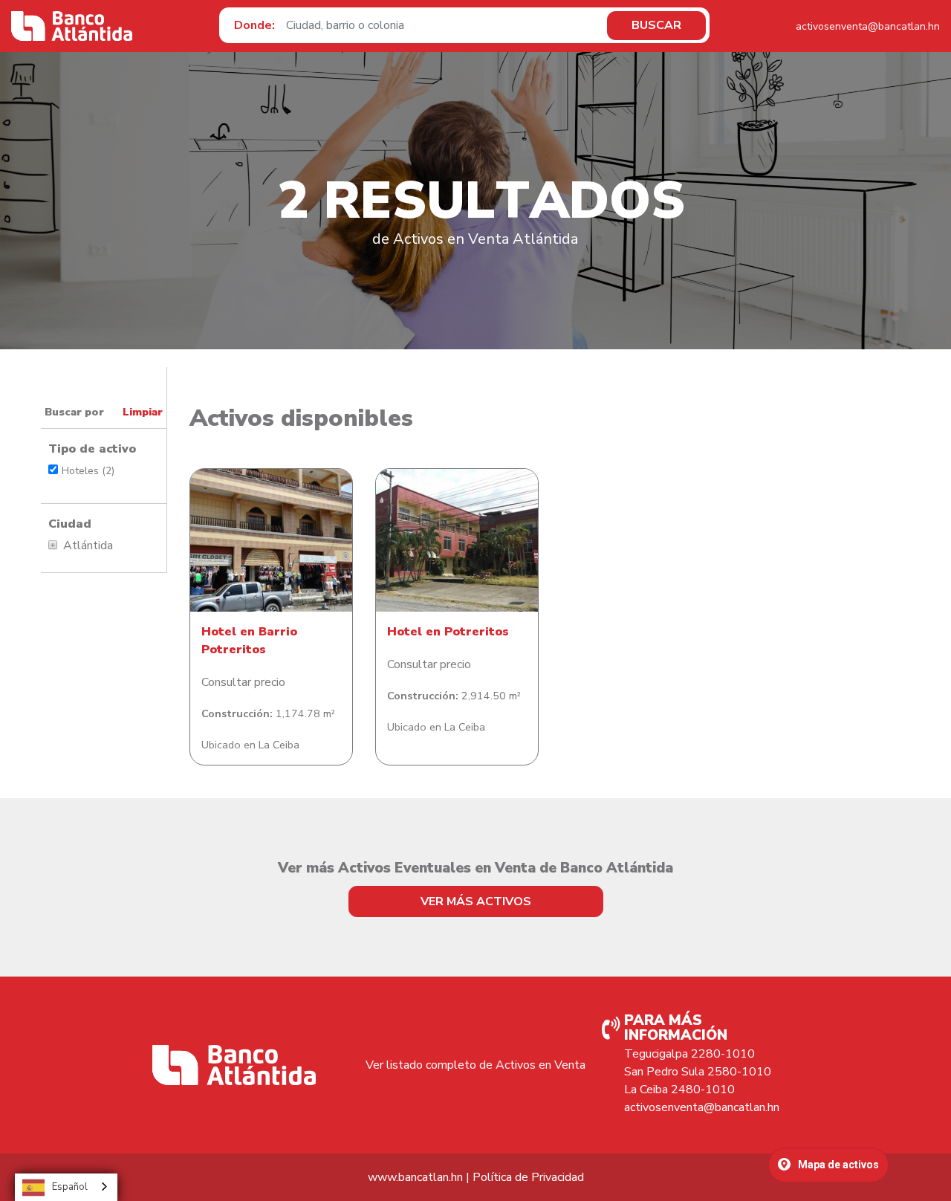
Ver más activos (476, 901)
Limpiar (143, 411)
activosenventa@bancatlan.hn (868, 26)
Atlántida (88, 545)
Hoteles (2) (88, 471)
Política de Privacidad (528, 1177)
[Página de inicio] (71, 26)
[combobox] (66, 1187)
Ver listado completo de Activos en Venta (475, 1065)
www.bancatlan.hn (415, 1177)
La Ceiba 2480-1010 (679, 1089)
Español (70, 1187)
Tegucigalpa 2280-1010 (689, 1054)
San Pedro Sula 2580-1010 (697, 1072)
